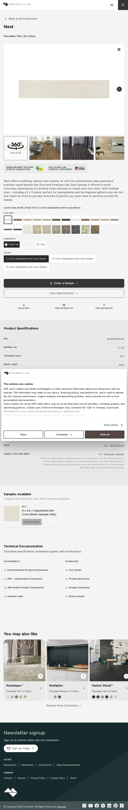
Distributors (27, 765)
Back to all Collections (23, 18)
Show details (111, 425)
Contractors (45, 765)
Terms (73, 778)
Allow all (104, 434)
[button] (119, 89)
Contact (8, 778)
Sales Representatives (68, 765)
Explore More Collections (62, 705)
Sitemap (61, 806)
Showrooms (10, 765)
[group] (45, 148)
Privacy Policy (38, 778)
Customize (62, 434)
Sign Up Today (21, 748)
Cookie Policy (57, 778)
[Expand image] (118, 49)
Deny (23, 434)
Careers (21, 778)
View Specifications (61, 293)
